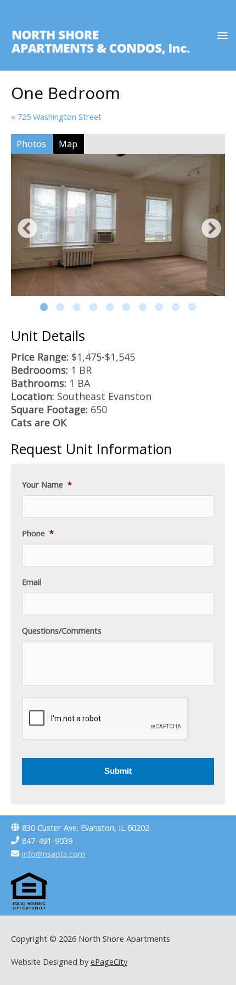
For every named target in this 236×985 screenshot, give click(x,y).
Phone (38, 533)
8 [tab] (159, 307)
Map (68, 144)
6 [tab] (126, 307)
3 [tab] (76, 307)
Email (31, 582)
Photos (31, 144)
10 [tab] (192, 307)
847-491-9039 (47, 840)
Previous (24, 226)
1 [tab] (43, 307)
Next (208, 226)
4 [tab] (93, 307)
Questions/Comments (62, 630)
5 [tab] (109, 307)
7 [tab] (142, 307)
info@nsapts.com (53, 853)
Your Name (47, 484)
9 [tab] (175, 307)
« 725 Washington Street (56, 116)
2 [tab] (60, 307)
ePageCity (109, 961)
